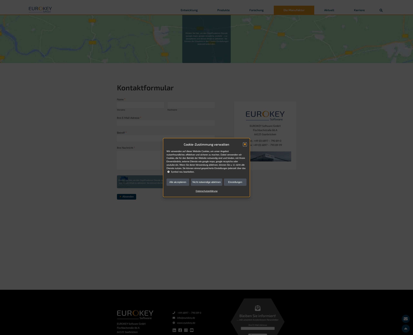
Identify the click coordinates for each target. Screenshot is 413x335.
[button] (245, 144)
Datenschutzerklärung (206, 191)
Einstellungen (235, 182)
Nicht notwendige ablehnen (206, 182)
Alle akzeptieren (177, 182)
